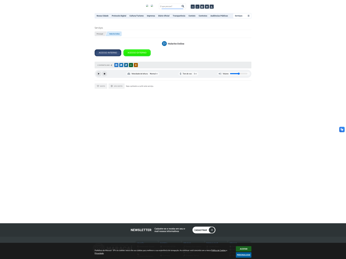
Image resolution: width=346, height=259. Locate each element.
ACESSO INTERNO (108, 53)
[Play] (98, 73)
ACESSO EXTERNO (137, 53)
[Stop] (104, 73)
